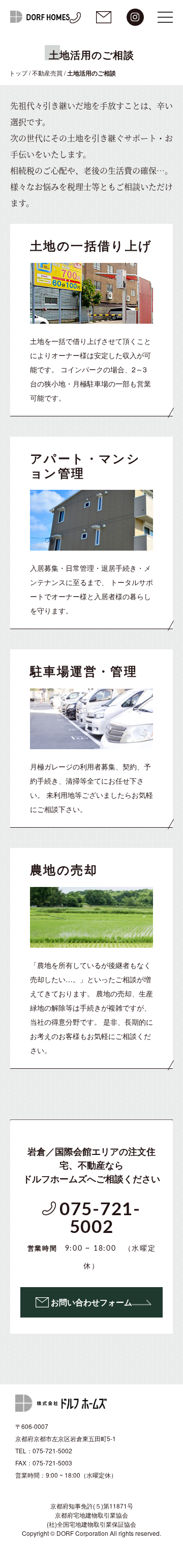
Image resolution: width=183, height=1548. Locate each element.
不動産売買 (47, 72)
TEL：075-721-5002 (43, 1450)
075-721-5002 (91, 1235)
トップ (18, 72)
